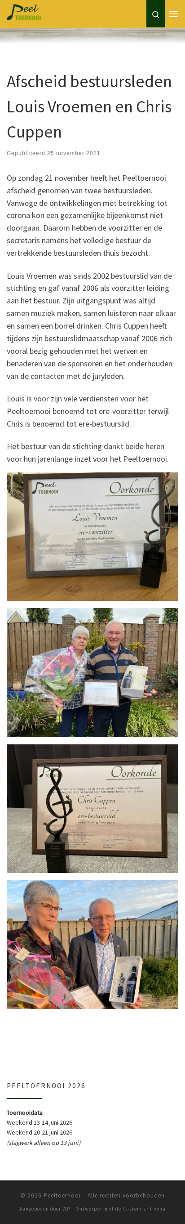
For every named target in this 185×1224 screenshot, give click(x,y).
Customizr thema (144, 1209)
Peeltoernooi (62, 1195)
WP (66, 1209)
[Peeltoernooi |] (60, 28)
